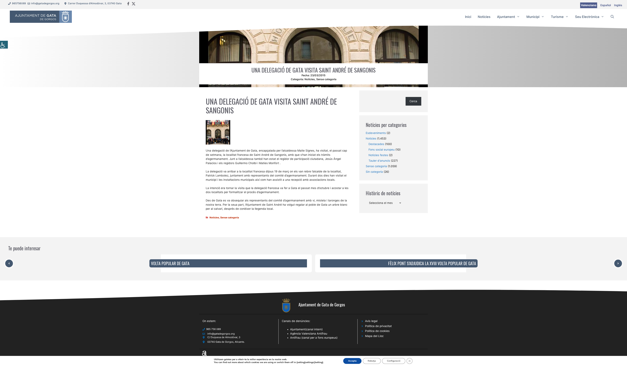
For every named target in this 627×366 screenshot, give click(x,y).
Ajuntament (506, 17)
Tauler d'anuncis (379, 160)
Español (605, 5)
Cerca (413, 101)
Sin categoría (374, 171)
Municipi (532, 17)
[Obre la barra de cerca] (612, 17)
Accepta (352, 360)
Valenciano (588, 5)
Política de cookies (377, 331)
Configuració (393, 360)
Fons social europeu (382, 149)
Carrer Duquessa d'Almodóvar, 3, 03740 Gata (95, 3)
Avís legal (371, 321)
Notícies (484, 17)
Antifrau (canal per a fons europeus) (314, 337)
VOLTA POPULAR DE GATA (170, 263)
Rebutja (372, 360)
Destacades (376, 144)
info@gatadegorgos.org (45, 3)
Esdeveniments (376, 133)
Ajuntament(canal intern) (306, 329)
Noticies (310, 79)
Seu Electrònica (587, 17)
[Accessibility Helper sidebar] (4, 45)
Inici (468, 17)
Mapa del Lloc (374, 336)
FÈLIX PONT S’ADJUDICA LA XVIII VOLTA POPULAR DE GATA (432, 263)
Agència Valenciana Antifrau (308, 333)
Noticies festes (378, 155)
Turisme (557, 17)
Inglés (618, 5)
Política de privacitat (378, 326)
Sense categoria (326, 79)
